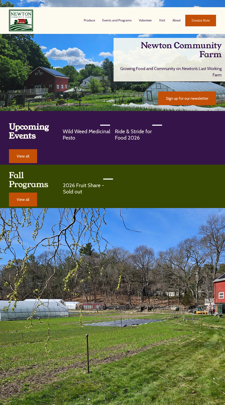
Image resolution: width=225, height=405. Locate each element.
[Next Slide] (219, 309)
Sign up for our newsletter (187, 98)
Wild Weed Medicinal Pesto (86, 134)
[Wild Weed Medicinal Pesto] (87, 124)
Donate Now (201, 20)
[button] (210, 118)
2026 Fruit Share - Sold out (83, 188)
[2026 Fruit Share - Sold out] (89, 178)
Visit (162, 20)
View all (23, 156)
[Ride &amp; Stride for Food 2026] (139, 124)
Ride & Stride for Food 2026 (133, 134)
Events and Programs (117, 20)
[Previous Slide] (6, 309)
